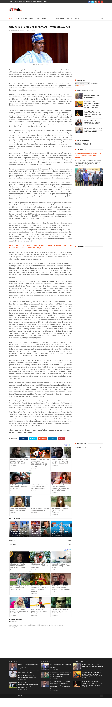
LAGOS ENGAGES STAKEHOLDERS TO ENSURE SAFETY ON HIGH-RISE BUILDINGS (88, 155)
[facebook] (89, 2)
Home (10, 18)
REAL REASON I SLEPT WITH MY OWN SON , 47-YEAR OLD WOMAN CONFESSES (93, 96)
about (16, 1)
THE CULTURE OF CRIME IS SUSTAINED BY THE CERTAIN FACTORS (60, 531)
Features (17, 18)
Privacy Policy (37, 1)
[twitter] (92, 2)
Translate (81, 86)
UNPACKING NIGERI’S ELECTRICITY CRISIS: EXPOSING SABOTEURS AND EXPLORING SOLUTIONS (18, 530)
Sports (77, 18)
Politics (51, 18)
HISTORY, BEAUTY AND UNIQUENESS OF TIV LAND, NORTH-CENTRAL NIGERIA (92, 122)
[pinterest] (99, 2)
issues (16, 24)
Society (69, 18)
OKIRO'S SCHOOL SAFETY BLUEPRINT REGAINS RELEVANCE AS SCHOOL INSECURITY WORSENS (60, 674)
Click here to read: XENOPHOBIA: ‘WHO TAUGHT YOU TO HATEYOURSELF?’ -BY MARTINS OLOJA (40, 246)
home (10, 1)
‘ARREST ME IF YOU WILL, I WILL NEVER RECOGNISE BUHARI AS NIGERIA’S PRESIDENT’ (93, 130)
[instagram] (95, 2)
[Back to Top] (101, 696)
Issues (44, 18)
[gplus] (102, 2)
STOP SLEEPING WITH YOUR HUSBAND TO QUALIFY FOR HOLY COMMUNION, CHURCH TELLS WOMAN (93, 113)
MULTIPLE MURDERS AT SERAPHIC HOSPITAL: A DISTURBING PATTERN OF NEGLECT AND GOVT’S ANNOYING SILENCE (39, 529)
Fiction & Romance (28, 18)
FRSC (38, 18)
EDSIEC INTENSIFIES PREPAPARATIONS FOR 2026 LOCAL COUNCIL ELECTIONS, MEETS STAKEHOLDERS (28, 685)
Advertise (29, 1)
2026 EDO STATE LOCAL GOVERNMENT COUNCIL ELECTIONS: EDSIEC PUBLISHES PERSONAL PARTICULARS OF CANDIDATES (28, 674)
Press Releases (60, 18)
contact (22, 1)
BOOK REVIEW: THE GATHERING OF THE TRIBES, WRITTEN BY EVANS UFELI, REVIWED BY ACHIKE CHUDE (92, 104)
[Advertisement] (71, 10)
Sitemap (46, 1)
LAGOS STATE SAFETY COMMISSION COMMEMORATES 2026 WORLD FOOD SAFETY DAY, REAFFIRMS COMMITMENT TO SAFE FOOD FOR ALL (60, 685)
